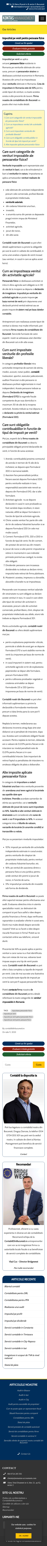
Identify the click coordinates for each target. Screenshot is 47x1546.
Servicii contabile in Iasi (15, 1348)
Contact (23, 1154)
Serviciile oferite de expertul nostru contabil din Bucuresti (23, 1441)
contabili (35, 371)
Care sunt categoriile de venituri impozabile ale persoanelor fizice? (23, 119)
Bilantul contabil (12, 1286)
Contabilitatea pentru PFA (16, 1300)
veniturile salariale (14, 202)
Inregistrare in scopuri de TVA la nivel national (21, 1357)
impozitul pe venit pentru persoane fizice (17, 1020)
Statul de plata (11, 1365)
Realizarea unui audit (14, 1307)
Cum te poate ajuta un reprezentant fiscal (23, 1408)
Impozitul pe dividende (15, 1320)
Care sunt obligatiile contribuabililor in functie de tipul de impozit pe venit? (21, 139)
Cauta (38, 1064)
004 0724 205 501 (37, 9)
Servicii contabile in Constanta (18, 1327)
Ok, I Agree (23, 1536)
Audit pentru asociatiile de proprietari (23, 1404)
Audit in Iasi (23, 1395)
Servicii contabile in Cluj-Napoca (19, 1341)
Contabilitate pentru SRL (16, 1293)
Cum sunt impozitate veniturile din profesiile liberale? (20, 133)
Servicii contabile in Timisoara (18, 1334)
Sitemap (5, 1507)
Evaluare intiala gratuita (23, 48)
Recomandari (8, 1510)
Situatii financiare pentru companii (23, 1413)
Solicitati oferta (23, 53)
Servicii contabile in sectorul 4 (23, 1436)
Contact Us (25, 1454)
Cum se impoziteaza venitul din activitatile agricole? (23, 126)
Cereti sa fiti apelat (23, 43)
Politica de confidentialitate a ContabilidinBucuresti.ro (14, 1499)
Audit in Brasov (23, 1390)
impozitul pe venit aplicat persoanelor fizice (18, 1017)
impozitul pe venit (10, 1014)
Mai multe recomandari (23, 1268)
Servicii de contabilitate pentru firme (23, 1431)
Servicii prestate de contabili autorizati (23, 1427)
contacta (12, 989)
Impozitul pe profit (13, 1313)
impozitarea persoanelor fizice (22, 1011)
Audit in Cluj (24, 1399)
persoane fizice (17, 63)
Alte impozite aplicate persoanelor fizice (22, 144)
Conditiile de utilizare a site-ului (15, 1503)
